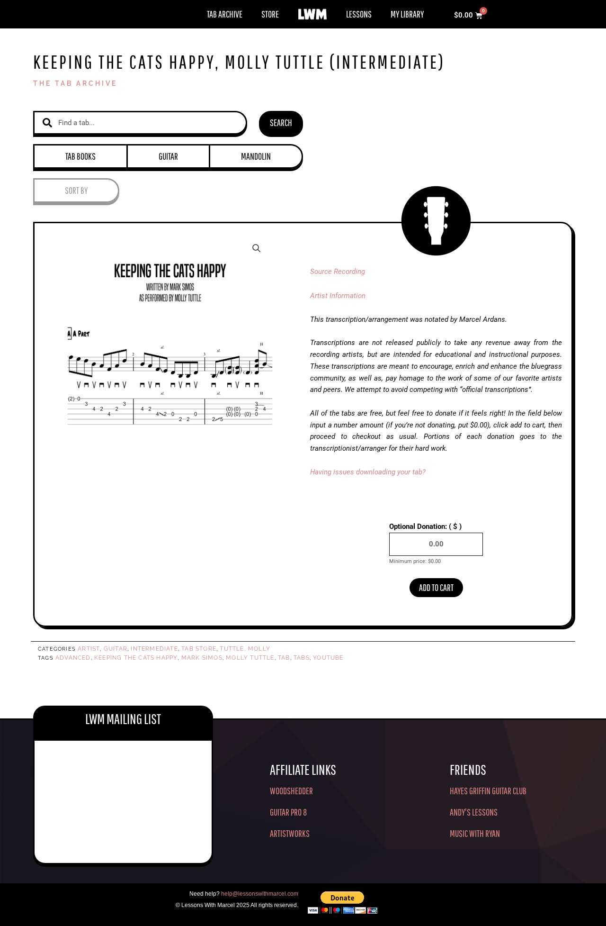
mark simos (202, 657)
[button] (256, 248)
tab (284, 657)
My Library (407, 14)
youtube (328, 657)
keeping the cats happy (136, 657)
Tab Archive (224, 14)
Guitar (168, 156)
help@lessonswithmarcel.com (259, 893)
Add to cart (436, 587)
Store (270, 14)
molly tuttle (250, 657)
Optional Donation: (425, 526)
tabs (302, 657)
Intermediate (154, 648)
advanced (73, 657)
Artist (89, 648)
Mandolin (256, 156)
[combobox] (140, 123)
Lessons (359, 14)
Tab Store (198, 648)
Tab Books (80, 156)
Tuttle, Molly (245, 648)
